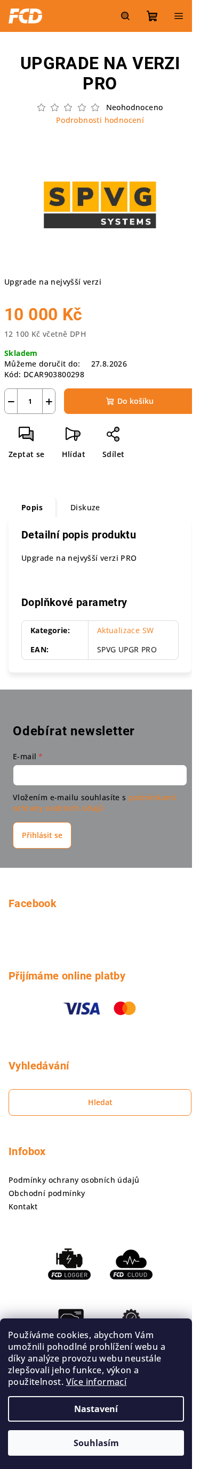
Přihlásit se (42, 835)
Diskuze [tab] (85, 507)
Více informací (96, 1382)
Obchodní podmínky (47, 1193)
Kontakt (23, 1206)
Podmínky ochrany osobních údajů (74, 1180)
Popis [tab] (32, 507)
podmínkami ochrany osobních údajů (94, 802)
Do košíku (135, 401)
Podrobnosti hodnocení (100, 120)
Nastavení (96, 1409)
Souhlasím (96, 1443)
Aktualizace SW (125, 630)
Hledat (100, 1102)
